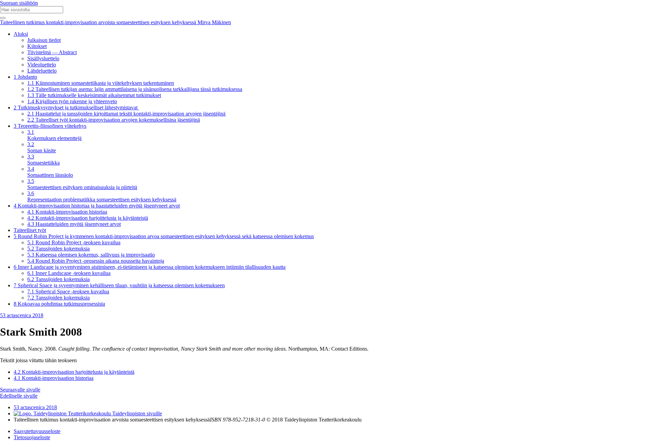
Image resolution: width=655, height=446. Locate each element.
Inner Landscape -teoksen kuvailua (69, 273)
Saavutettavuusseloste (37, 431)
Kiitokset (37, 46)
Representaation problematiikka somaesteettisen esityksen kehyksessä (101, 196)
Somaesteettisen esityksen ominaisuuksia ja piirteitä (82, 184)
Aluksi (21, 34)
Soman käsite (41, 147)
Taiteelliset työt (30, 230)
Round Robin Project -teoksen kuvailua (73, 242)
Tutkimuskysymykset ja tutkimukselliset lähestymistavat (76, 107)
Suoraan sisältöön (19, 3)
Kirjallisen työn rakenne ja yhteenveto (72, 101)
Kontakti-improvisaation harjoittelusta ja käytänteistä (87, 218)
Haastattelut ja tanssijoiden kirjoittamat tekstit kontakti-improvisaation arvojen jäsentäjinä (126, 114)
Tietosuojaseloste (32, 437)
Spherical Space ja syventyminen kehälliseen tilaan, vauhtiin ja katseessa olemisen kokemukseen (119, 285)
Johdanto (25, 77)
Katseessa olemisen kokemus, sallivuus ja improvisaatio (91, 255)
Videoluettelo (41, 64)
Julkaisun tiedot (44, 40)
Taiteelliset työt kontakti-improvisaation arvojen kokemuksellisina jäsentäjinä (113, 120)
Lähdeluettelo (42, 71)
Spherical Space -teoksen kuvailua (68, 291)
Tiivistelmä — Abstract (52, 52)
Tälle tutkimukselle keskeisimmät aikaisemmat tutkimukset (94, 95)
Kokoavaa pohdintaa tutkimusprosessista (59, 304)
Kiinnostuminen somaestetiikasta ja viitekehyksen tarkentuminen (100, 83)
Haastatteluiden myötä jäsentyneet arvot (74, 224)
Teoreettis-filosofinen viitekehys (50, 126)
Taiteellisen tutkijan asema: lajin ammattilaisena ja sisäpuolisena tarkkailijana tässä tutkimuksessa (134, 89)
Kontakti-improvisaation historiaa (67, 212)
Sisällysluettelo (43, 58)
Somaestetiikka (43, 160)
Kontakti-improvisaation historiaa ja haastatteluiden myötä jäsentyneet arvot (97, 206)
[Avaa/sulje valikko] (2, 18)
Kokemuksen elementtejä (54, 135)
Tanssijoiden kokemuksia (58, 248)
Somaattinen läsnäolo (50, 172)
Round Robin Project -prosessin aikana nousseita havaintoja (95, 261)
